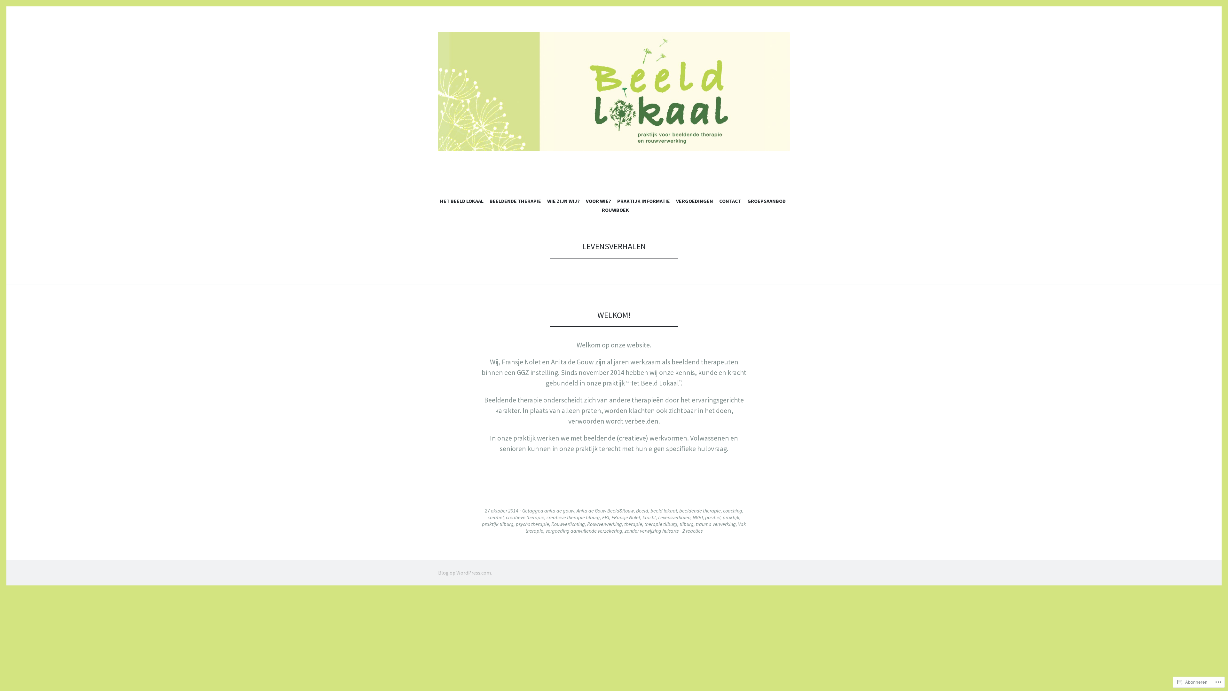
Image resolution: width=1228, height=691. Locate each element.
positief (712, 517)
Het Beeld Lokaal (462, 201)
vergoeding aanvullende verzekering (584, 531)
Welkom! (614, 315)
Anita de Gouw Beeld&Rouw (605, 510)
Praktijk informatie (643, 201)
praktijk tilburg (498, 524)
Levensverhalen (674, 517)
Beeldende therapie (515, 201)
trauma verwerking (716, 524)
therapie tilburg (660, 524)
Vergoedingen (694, 201)
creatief (496, 517)
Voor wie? (598, 201)
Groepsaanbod (766, 201)
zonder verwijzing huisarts (652, 531)
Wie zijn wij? (563, 201)
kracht (649, 517)
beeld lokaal (663, 510)
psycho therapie (532, 524)
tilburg (687, 524)
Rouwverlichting (568, 524)
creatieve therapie (525, 517)
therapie (633, 524)
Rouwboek (615, 210)
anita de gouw (559, 510)
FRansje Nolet (625, 517)
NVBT (698, 517)
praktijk (731, 517)
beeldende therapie (700, 510)
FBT (605, 517)
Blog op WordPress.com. (465, 572)
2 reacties (692, 531)
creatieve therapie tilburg (573, 517)
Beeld (642, 510)
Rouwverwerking (604, 524)
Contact (730, 201)
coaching (732, 510)
